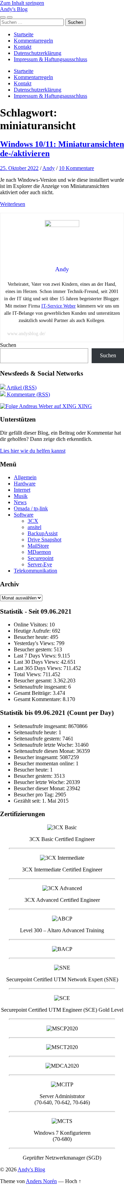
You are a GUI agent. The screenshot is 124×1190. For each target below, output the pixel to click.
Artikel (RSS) (21, 387)
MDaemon (39, 552)
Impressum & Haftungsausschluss (50, 59)
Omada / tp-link (31, 508)
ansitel (34, 527)
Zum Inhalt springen (22, 3)
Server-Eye (40, 564)
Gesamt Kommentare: (38, 699)
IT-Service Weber (58, 306)
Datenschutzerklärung (37, 53)
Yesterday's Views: (35, 643)
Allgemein (25, 477)
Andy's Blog (14, 9)
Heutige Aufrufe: (33, 631)
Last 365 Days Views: (38, 668)
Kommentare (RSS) (28, 394)
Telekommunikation (35, 571)
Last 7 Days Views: (36, 656)
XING (84, 406)
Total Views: (28, 674)
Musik (21, 496)
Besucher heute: (32, 637)
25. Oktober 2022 (19, 168)
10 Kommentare (76, 168)
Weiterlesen (12, 204)
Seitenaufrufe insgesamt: (41, 687)
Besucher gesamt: (33, 680)
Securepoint (40, 558)
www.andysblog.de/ (26, 333)
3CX (33, 521)
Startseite (23, 34)
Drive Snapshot (44, 539)
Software (23, 515)
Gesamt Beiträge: (33, 693)
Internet (22, 490)
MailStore (38, 546)
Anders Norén (41, 1181)
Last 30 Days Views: (37, 662)
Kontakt (22, 47)
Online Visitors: (31, 624)
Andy (48, 168)
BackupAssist (43, 533)
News (20, 502)
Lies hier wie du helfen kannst (32, 451)
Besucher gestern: (34, 649)
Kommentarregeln (33, 41)
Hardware (24, 484)
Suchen (8, 345)
